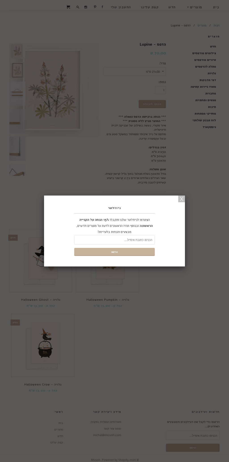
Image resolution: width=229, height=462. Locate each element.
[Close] (181, 199)
